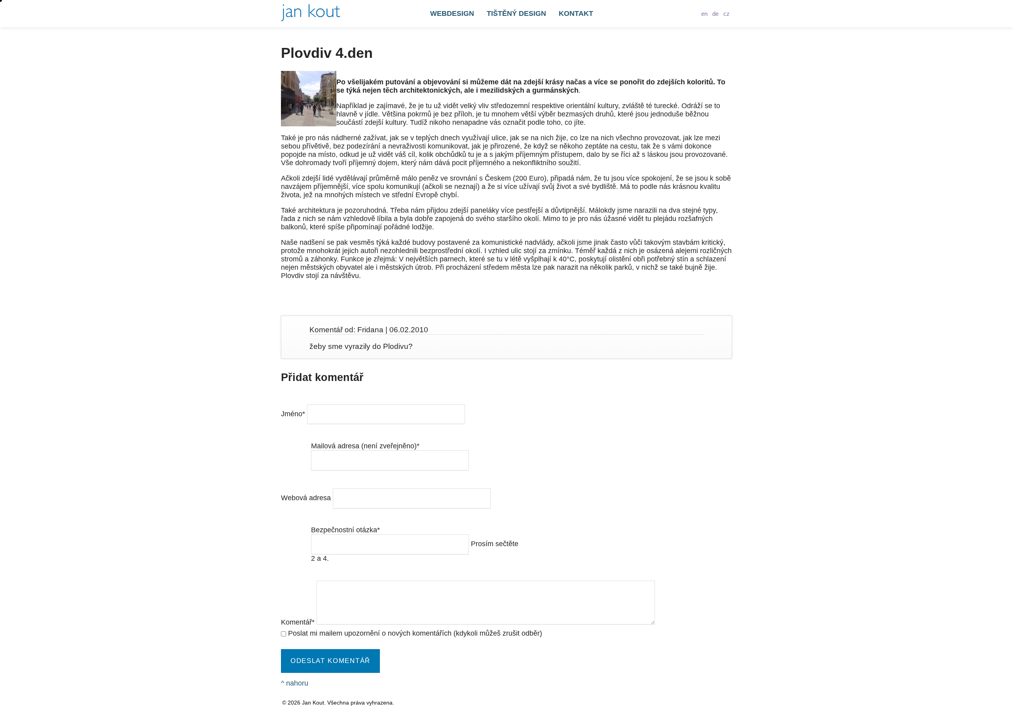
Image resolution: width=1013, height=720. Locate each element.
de (715, 13)
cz (726, 13)
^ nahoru (294, 683)
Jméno (293, 414)
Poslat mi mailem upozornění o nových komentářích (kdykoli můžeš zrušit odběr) (415, 633)
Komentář (298, 622)
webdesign (452, 13)
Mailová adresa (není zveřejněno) (365, 446)
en (704, 13)
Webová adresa (307, 498)
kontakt (576, 13)
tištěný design (516, 13)
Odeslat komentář (330, 661)
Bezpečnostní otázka (345, 530)
